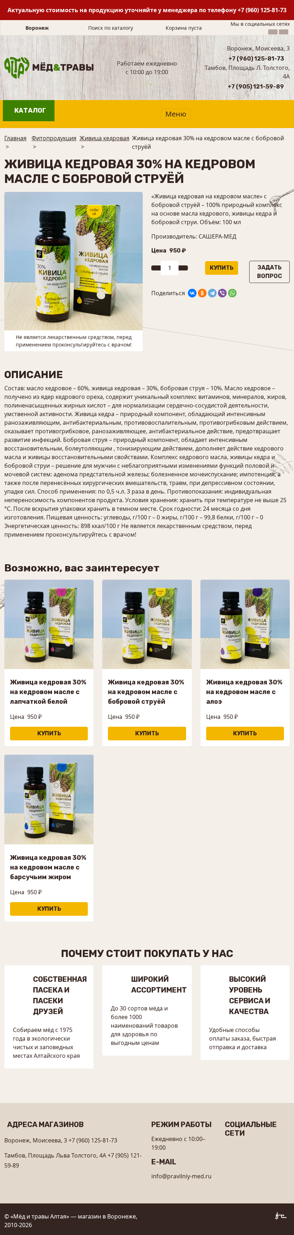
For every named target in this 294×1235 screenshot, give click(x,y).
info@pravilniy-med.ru (181, 1176)
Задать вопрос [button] (269, 271)
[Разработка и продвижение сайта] (282, 1217)
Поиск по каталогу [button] (110, 27)
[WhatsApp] (232, 293)
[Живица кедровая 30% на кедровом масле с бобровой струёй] (73, 261)
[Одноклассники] (202, 293)
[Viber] (222, 293)
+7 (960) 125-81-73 (262, 10)
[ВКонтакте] (192, 293)
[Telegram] (212, 293)
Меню (175, 114)
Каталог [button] (30, 110)
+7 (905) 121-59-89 (256, 86)
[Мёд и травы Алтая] (49, 67)
